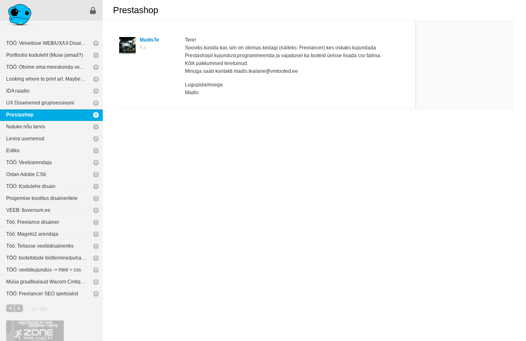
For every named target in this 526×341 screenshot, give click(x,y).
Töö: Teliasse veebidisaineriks (40, 246)
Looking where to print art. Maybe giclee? (52, 79)
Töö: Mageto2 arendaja (32, 234)
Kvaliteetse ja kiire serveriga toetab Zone (35, 330)
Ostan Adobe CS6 (26, 174)
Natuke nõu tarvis (25, 127)
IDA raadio (18, 91)
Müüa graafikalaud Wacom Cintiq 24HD (50, 282)
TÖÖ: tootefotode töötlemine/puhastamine (52, 258)
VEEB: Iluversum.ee (28, 210)
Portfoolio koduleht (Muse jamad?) (44, 55)
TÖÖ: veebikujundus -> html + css (43, 270)
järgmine (19, 308)
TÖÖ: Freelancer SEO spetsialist (42, 294)
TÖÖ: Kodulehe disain (30, 186)
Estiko (13, 150)
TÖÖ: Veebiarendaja (29, 162)
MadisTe (149, 40)
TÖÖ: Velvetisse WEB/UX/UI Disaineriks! (51, 43)
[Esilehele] (20, 16)
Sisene (93, 10)
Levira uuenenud (25, 139)
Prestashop (19, 115)
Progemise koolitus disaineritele (42, 198)
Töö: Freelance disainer (32, 222)
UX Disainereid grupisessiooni (40, 103)
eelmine (10, 308)
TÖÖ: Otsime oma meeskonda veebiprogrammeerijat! (54, 67)
